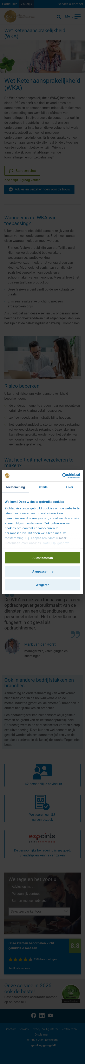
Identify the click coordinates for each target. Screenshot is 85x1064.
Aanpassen (40, 571)
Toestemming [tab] (15, 487)
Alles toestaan (42, 558)
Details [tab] (43, 487)
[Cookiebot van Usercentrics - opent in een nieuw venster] (62, 475)
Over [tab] (69, 487)
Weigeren (42, 585)
